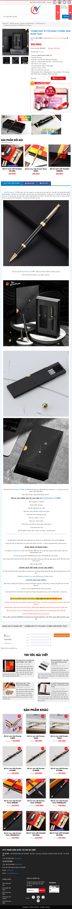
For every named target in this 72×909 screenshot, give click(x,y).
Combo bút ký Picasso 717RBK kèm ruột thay (17, 25)
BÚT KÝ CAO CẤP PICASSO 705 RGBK (36, 834)
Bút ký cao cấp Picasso (27, 23)
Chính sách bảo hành (36, 580)
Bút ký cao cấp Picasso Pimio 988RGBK (12, 802)
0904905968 (18, 864)
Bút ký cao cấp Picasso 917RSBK (12, 769)
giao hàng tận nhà (16, 550)
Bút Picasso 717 (40, 23)
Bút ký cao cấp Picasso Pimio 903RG (36, 170)
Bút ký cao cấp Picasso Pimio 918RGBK (36, 802)
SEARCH (66, 16)
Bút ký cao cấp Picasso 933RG (59, 737)
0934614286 (18, 858)
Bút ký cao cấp (14, 23)
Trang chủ (5, 23)
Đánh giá (30, 183)
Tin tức (45, 183)
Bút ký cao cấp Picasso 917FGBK (59, 769)
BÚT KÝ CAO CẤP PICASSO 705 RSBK (12, 170)
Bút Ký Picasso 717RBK (12, 192)
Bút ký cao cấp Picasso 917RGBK (36, 769)
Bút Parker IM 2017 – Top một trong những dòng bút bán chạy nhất (59, 662)
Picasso (41, 51)
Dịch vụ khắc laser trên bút (22, 599)
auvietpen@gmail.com (13, 873)
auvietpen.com (27, 576)
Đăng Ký (42, 890)
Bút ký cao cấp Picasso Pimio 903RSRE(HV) (12, 834)
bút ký (56, 489)
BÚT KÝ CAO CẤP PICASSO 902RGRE (59, 170)
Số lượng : (34, 78)
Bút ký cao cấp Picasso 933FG (36, 737)
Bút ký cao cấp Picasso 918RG (12, 737)
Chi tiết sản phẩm (11, 183)
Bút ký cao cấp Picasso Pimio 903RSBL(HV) (59, 802)
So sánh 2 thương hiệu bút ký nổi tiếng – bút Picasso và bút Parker (60, 685)
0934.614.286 (41, 2)
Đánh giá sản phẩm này (62, 635)
